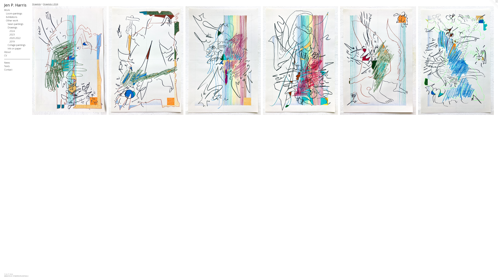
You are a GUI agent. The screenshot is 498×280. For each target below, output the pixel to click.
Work (7, 10)
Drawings (12, 27)
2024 (12, 31)
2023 (12, 34)
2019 (12, 41)
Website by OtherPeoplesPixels (16, 276)
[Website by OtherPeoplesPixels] (493, 5)
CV (5, 55)
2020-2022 (15, 38)
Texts (7, 66)
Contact (8, 69)
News (7, 62)
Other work (12, 20)
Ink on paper (14, 48)
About (7, 52)
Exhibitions (11, 17)
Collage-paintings (17, 45)
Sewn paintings (15, 24)
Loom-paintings (14, 13)
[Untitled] (69, 60)
